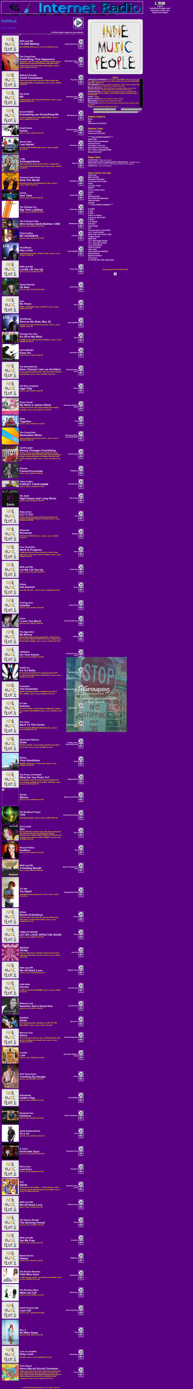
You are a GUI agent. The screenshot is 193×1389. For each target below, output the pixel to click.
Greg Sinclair (99, 160)
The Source (92, 258)
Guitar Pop (74, 269)
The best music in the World (99, 230)
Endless (25, 850)
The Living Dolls (28, 56)
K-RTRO (91, 209)
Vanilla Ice (25, 668)
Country (75, 235)
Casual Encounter (31, 471)
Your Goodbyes (30, 760)
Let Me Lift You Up (31, 269)
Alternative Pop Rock (97, 123)
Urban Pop (74, 195)
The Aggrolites (27, 632)
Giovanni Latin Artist (30, 177)
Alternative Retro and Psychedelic (71, 436)
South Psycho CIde (29, 1308)
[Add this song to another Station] (81, 48)
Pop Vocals (74, 498)
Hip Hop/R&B (73, 251)
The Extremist (29, 688)
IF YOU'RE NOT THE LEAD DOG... (101, 260)
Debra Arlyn (25, 512)
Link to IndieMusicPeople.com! (160, 7)
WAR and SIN (93, 177)
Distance (25, 1115)
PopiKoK (24, 1018)
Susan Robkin (26, 112)
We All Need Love (31, 970)
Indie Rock (74, 287)
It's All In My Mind (31, 336)
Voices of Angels (95, 131)
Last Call (25, 1310)
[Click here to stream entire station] (78, 27)
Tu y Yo (24, 1133)
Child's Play (27, 1097)
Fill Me (24, 950)
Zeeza (22, 618)
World (75, 636)
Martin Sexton (26, 1256)
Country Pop (73, 484)
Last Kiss (26, 1169)
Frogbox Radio (94, 237)
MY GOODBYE (29, 235)
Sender (23, 795)
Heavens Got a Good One (36, 1006)
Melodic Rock (73, 970)
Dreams (25, 706)
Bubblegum (73, 223)
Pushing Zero (26, 603)
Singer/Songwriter (71, 1037)
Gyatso (91, 192)
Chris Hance (26, 1366)
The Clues (25, 722)
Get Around (27, 587)
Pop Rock (74, 80)
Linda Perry (100, 166)
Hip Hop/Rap (73, 672)
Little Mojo (25, 984)
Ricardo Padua (27, 848)
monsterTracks (94, 144)
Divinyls (24, 468)
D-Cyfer (23, 703)
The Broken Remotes (30, 1272)
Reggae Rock (73, 779)
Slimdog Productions (96, 179)
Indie (76, 761)
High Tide (26, 388)
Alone (23, 1035)
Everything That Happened (37, 59)
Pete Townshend (28, 1074)
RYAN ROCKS (93, 254)
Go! (139, 112)
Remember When (31, 435)
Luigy (22, 159)
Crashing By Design (33, 1076)
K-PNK (91, 213)
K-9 (89, 228)
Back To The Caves (32, 724)
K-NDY (91, 211)
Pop (89, 121)
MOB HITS (92, 239)
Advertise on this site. (160, 10)
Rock (90, 119)
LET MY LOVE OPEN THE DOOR (40, 934)
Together (25, 421)
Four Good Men (27, 547)
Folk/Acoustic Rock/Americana (72, 743)
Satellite (25, 605)
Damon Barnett (27, 284)
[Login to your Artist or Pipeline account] (8, 15)
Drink (23, 742)
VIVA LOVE (92, 249)
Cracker (23, 1053)
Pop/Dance (74, 181)
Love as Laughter (28, 1351)
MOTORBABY (27, 350)
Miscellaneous (72, 115)
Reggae (75, 534)
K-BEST (91, 220)
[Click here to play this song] (81, 43)
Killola (23, 584)
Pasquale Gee (26, 1113)
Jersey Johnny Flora (96, 190)
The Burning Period (32, 1222)
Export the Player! (160, 12)
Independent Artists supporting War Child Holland (114, 163)
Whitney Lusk (26, 1003)
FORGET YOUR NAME (34, 484)
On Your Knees (29, 654)
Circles (24, 986)
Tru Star (24, 889)
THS (22, 814)
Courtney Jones (94, 186)
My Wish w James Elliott (35, 405)
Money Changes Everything (38, 450)
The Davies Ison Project (97, 181)
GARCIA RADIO (94, 247)
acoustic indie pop (71, 621)
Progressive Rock (71, 44)
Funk (76, 1372)
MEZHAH (24, 948)
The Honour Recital (29, 1220)
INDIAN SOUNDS (95, 256)
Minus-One (25, 1167)
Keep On (25, 352)
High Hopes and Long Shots (38, 498)
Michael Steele (94, 196)
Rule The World (30, 180)
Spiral (23, 1184)
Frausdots (25, 686)
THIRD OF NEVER (29, 932)
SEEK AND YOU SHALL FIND (99, 235)
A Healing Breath (30, 868)
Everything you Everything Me (39, 114)
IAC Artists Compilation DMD (100, 150)
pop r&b (75, 952)
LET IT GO (26, 514)
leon (22, 301)
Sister (23, 1020)
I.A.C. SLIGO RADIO (96, 232)
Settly (90, 184)
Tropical (75, 163)
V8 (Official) (25, 248)
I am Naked (27, 144)
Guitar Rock (73, 605)
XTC (22, 1182)
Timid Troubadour (31, 77)
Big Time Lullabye (31, 209)
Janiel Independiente (30, 1131)
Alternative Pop (72, 1151)
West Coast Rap (72, 1310)
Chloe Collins (26, 233)
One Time (26, 195)
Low (22, 1055)
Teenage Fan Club (28, 334)
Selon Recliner (94, 201)
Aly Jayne (24, 496)
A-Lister (24, 1149)
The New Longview (29, 386)
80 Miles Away (29, 1332)
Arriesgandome (30, 161)
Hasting (91, 203)
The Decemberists (28, 367)
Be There (25, 303)
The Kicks (24, 94)
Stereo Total (26, 142)
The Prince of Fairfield (30, 775)
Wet (22, 829)
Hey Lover (26, 250)
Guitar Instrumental (70, 815)
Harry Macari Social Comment (39, 1368)
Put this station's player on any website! (67, 32)
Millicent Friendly (28, 75)
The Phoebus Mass (29, 1290)
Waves (24, 797)
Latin (76, 1133)
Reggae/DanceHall (71, 892)
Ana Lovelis (25, 826)
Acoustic (74, 1240)
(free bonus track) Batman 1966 (40, 223)
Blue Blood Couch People (98, 148)
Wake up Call (28, 1292)
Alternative (74, 145)
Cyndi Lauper (26, 448)
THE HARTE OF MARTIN (98, 251)
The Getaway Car (28, 207)
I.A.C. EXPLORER (95, 245)
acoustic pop (73, 454)
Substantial (25, 1095)
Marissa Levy (26, 1033)
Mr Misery (26, 634)
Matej (22, 419)
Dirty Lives (26, 1354)
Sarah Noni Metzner (29, 740)
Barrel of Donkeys (31, 914)
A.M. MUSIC (92, 222)
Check (23, 193)
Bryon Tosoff (26, 402)
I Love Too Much (30, 621)
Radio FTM (92, 139)
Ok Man (25, 287)
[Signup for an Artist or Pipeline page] (22, 15)
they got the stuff (95, 152)
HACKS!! (91, 224)
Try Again (26, 891)
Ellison (23, 758)
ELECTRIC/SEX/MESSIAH (98, 198)
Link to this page (78, 29)
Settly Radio (93, 226)
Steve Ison (92, 175)
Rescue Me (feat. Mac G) (35, 321)
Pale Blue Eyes (29, 1274)
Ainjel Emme (26, 128)
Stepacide (24, 530)
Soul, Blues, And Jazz (97, 146)
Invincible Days (30, 1151)
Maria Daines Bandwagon (98, 141)
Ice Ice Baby (27, 670)
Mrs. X (23, 1330)
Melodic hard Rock (71, 797)
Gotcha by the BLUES (97, 133)
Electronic (74, 1021)
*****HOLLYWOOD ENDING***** (100, 137)
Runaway (26, 532)
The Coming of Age (29, 221)
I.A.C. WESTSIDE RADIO (97, 241)
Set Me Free (27, 1240)
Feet (90, 194)
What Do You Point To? (35, 777)
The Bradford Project (30, 812)
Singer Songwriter (71, 1115)
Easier (24, 130)
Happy (24, 1258)
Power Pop (74, 209)
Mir (22, 96)
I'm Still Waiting (29, 43)
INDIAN (91, 188)
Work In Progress (31, 549)
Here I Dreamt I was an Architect (40, 369)
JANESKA (25, 652)
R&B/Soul (74, 471)
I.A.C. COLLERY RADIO (97, 243)
